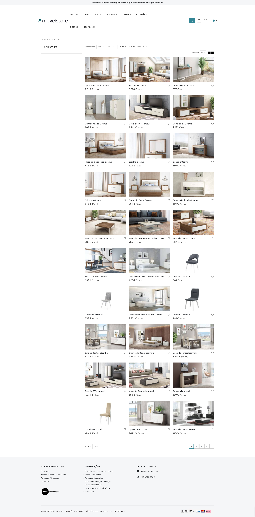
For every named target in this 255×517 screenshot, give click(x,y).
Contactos (45, 481)
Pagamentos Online (93, 474)
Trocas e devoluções (93, 485)
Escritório (110, 14)
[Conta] (199, 21)
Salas (86, 14)
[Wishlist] (205, 21)
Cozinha (125, 14)
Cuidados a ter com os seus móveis (99, 471)
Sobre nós (45, 471)
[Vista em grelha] (209, 52)
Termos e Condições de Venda (53, 474)
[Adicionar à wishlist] (125, 85)
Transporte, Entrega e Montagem (98, 481)
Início (44, 39)
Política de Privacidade (50, 478)
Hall (97, 14)
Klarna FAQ (89, 491)
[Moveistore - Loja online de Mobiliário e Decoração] (53, 21)
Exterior (74, 27)
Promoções (89, 27)
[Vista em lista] (212, 52)
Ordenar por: (90, 47)
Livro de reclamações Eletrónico (97, 488)
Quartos (74, 14)
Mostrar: (195, 53)
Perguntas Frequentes (94, 478)
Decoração (141, 14)
